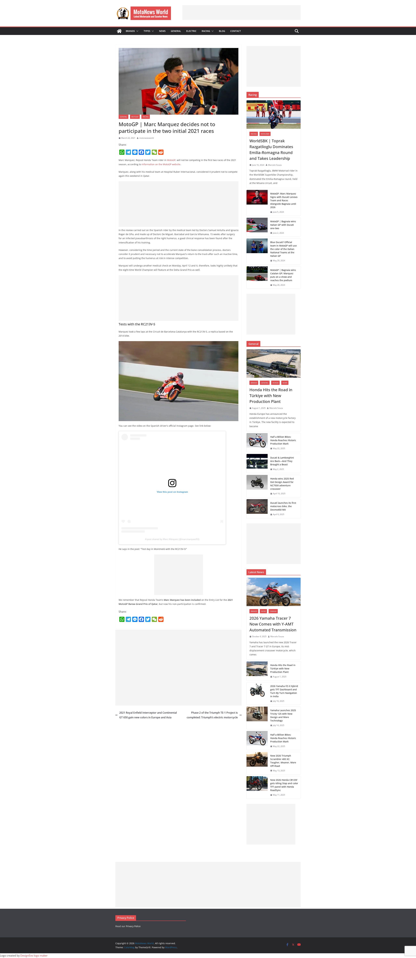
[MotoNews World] (119, 31)
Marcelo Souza (275, 165)
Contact (235, 31)
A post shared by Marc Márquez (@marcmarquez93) (172, 539)
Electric (191, 31)
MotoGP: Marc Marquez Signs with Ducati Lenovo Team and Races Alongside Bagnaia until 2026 (283, 200)
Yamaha (273, 611)
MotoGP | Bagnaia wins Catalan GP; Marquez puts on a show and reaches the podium (283, 275)
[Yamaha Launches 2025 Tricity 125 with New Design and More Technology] (257, 718)
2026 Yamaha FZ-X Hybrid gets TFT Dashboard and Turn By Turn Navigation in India (284, 691)
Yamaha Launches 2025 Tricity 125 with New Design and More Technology (283, 715)
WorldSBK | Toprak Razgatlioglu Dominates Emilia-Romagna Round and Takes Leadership (271, 149)
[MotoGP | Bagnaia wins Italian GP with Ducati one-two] (257, 227)
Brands (130, 31)
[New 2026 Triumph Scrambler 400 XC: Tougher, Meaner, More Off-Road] (257, 763)
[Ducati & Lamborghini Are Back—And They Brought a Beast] (257, 463)
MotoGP (134, 117)
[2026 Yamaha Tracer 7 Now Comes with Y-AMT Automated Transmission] (274, 592)
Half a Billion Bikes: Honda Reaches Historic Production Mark (283, 440)
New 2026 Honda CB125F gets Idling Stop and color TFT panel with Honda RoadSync (284, 785)
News (162, 31)
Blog (222, 31)
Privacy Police (133, 926)
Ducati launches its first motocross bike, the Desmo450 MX (283, 506)
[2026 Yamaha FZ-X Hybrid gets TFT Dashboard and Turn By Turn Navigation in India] (257, 693)
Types (147, 31)
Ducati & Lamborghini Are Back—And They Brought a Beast (282, 461)
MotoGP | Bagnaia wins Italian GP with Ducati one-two (283, 225)
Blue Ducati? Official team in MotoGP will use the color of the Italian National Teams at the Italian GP (283, 249)
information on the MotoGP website (161, 164)
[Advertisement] (241, 12)
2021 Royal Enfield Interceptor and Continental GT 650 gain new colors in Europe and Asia (148, 715)
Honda (275, 383)
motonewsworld (146, 138)
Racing (206, 31)
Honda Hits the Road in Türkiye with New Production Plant (270, 395)
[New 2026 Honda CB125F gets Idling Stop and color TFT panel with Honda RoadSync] (257, 787)
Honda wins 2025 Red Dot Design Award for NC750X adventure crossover (282, 483)
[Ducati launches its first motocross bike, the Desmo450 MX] (257, 508)
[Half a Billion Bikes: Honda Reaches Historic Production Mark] (257, 442)
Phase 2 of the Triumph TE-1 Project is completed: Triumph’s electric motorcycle (212, 715)
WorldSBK (265, 134)
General (176, 31)
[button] (136, 31)
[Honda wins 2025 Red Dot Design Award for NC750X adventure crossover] (257, 486)
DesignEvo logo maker (34, 955)
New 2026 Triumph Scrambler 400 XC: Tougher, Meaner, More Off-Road (283, 760)
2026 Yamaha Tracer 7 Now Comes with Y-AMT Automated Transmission (272, 623)
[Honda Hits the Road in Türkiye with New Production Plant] (274, 363)
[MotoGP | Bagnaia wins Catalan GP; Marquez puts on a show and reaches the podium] (257, 277)
